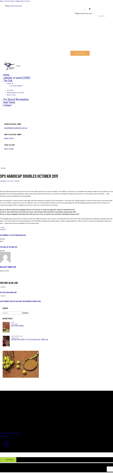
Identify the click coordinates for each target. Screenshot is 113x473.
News (21, 336)
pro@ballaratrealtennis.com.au (15, 128)
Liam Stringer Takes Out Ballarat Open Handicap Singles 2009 (20, 301)
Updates (3, 168)
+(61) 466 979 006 (4, 436)
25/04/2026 (15, 324)
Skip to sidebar (16, 1)
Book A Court (9, 138)
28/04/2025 (15, 338)
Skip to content (5, 1)
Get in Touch (9, 148)
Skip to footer (25, 1)
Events (12, 322)
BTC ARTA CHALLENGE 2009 (8, 292)
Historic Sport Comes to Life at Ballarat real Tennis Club (29, 340)
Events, (13, 336)
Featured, (17, 336)
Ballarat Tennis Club (8, 267)
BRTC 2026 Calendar (17, 326)
